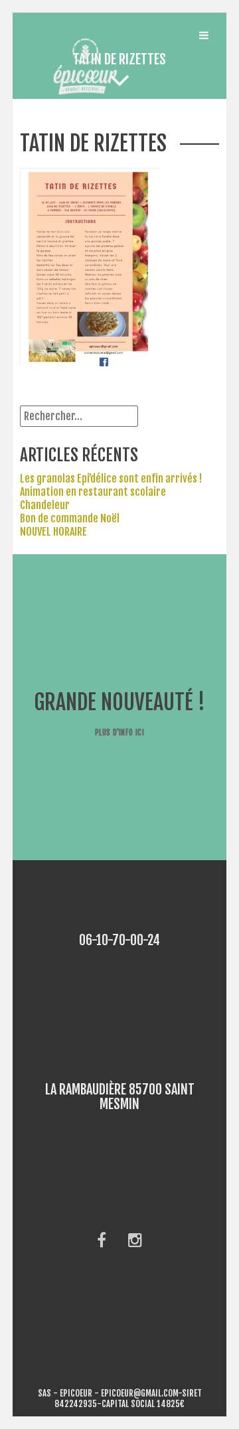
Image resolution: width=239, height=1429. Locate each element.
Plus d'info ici (119, 732)
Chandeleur (45, 505)
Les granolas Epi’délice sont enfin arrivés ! (111, 478)
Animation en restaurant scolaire (93, 491)
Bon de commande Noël (70, 518)
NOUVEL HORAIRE (53, 531)
